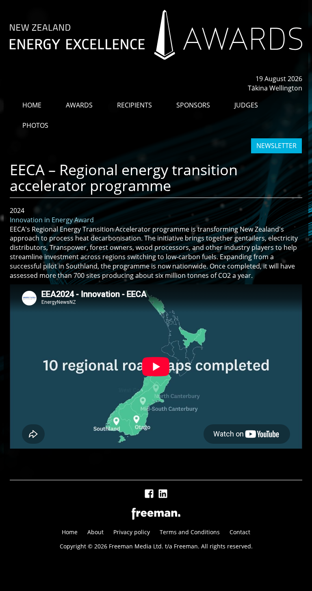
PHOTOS (35, 125)
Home (70, 532)
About (95, 532)
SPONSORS (193, 105)
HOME (31, 105)
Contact (240, 532)
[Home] (156, 35)
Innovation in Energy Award (52, 219)
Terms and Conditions (190, 532)
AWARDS (79, 105)
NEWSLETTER (276, 145)
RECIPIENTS (134, 105)
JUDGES (246, 105)
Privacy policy (131, 532)
